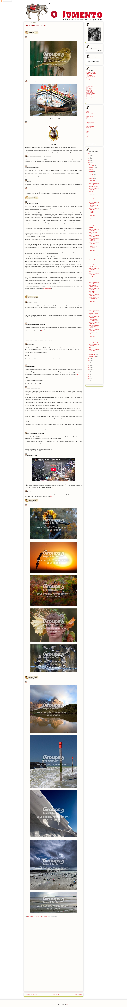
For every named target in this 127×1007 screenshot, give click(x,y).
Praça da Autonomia (90, 93)
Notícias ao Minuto (90, 126)
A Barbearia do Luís (90, 72)
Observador (88, 127)
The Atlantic (35, 506)
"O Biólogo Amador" (90, 91)
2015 (89, 363)
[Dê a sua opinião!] (52, 916)
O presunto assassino (93, 337)
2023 (89, 378)
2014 (89, 362)
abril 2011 (91, 171)
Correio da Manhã (89, 113)
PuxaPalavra (89, 95)
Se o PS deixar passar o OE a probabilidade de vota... (94, 326)
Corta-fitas (88, 79)
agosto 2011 (91, 178)
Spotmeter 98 (89, 97)
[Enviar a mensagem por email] (51, 916)
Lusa (87, 125)
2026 (89, 381)
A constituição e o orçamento (92, 212)
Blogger (67, 1004)
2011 (89, 164)
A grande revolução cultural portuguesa (93, 320)
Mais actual (88, 89)
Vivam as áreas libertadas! (92, 292)
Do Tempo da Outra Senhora (92, 84)
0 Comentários (43, 916)
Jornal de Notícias (89, 123)
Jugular (88, 87)
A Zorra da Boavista (90, 76)
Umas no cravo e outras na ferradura (94, 184)
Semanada (91, 191)
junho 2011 (91, 174)
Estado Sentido (89, 85)
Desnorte (88, 83)
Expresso (88, 118)
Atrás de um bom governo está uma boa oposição (93, 246)
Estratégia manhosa (93, 352)
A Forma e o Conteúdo (91, 73)
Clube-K (88, 112)
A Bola (87, 111)
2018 (89, 369)
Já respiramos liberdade (94, 195)
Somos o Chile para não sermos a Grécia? (94, 298)
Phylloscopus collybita (50, 78)
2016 (89, 365)
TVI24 (87, 135)
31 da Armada (89, 99)
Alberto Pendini (30, 683)
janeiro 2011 (91, 165)
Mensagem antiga (77, 994)
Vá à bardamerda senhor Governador (93, 286)
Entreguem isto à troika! (94, 186)
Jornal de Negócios (47, 288)
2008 (89, 158)
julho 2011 (91, 176)
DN (51, 496)
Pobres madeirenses (93, 222)
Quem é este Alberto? (93, 342)
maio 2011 (91, 173)
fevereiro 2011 (92, 167)
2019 (89, 371)
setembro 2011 (92, 180)
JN (52, 487)
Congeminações (89, 78)
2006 (89, 155)
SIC (87, 132)
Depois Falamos (89, 81)
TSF (87, 136)
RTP (87, 130)
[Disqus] (53, 937)
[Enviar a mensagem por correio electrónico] (49, 916)
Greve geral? (91, 280)
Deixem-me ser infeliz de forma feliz (93, 253)
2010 (89, 162)
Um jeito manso (89, 101)
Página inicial (55, 994)
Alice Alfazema (89, 75)
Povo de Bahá (89, 94)
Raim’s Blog (88, 96)
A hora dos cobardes (93, 266)
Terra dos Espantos (90, 98)
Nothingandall (89, 90)
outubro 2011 (92, 182)
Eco (87, 117)
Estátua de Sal (89, 86)
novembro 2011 (92, 354)
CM (81, 152)
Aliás (87, 74)
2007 (89, 157)
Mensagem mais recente (31, 994)
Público (87, 128)
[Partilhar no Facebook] (55, 916)
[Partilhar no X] (53, 916)
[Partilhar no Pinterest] (56, 916)
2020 (89, 372)
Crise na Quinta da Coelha (93, 303)
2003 (89, 153)
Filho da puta (91, 276)
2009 (89, 160)
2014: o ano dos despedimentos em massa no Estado (93, 260)
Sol (87, 133)
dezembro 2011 (92, 356)
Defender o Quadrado (91, 80)
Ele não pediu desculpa (94, 255)
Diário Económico (89, 116)
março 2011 (91, 169)
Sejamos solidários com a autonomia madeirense (94, 239)
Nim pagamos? (92, 200)
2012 (89, 358)
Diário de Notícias (89, 115)
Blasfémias (88, 77)
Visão (87, 137)
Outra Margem (89, 92)
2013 (89, 360)
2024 (89, 380)
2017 (89, 367)
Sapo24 (87, 131)
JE (86, 121)
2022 (89, 376)
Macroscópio (89, 88)
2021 (89, 374)
